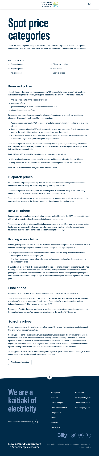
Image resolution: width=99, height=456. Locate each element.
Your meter (79, 393)
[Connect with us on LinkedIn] (88, 435)
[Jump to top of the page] (49, 376)
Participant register (83, 397)
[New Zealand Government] (24, 445)
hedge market (23, 312)
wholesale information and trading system (29, 92)
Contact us (55, 427)
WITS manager (75, 216)
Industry (54, 397)
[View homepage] (49, 4)
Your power (55, 393)
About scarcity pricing (20, 362)
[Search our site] (89, 3)
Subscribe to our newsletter (19, 422)
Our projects (56, 413)
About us (54, 422)
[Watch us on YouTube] (81, 435)
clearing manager (44, 216)
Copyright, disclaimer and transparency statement (68, 444)
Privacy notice (85, 447)
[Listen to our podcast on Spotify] (73, 435)
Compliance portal (82, 403)
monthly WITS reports (66, 312)
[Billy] (62, 435)
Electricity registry (82, 407)
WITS (50, 304)
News (53, 417)
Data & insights (57, 403)
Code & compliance (59, 407)
